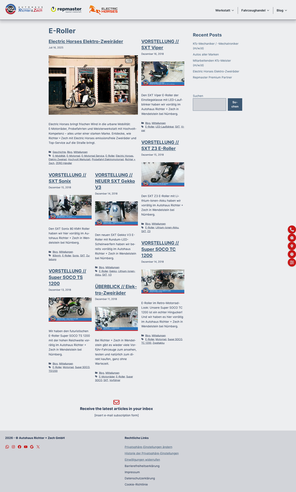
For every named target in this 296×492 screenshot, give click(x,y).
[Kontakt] (292, 229)
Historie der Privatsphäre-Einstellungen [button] (152, 453)
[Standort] (292, 246)
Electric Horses (124, 155)
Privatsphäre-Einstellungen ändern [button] (148, 447)
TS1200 (53, 370)
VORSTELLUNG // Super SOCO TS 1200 (67, 277)
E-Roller (110, 155)
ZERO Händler (64, 163)
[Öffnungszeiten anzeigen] (292, 254)
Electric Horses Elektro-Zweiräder (86, 41)
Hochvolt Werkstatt (79, 159)
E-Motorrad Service (93, 155)
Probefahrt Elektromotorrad (108, 159)
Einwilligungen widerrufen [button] (142, 459)
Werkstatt (222, 10)
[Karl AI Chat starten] (292, 238)
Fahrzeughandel (253, 10)
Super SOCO (175, 339)
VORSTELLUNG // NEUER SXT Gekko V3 (115, 181)
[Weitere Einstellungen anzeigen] (292, 262)
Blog (280, 10)
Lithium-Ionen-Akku (167, 227)
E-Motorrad (73, 155)
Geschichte (59, 151)
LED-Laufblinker (165, 126)
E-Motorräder (107, 376)
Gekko (113, 271)
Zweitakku (158, 342)
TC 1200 (146, 342)
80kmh (57, 255)
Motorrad (161, 339)
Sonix (75, 255)
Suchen (198, 96)
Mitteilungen (81, 151)
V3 (110, 274)
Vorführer (114, 380)
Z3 (148, 231)
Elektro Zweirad (58, 159)
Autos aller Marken (206, 54)
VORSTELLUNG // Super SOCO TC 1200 (160, 249)
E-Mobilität (59, 155)
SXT (177, 126)
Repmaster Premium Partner (212, 77)
